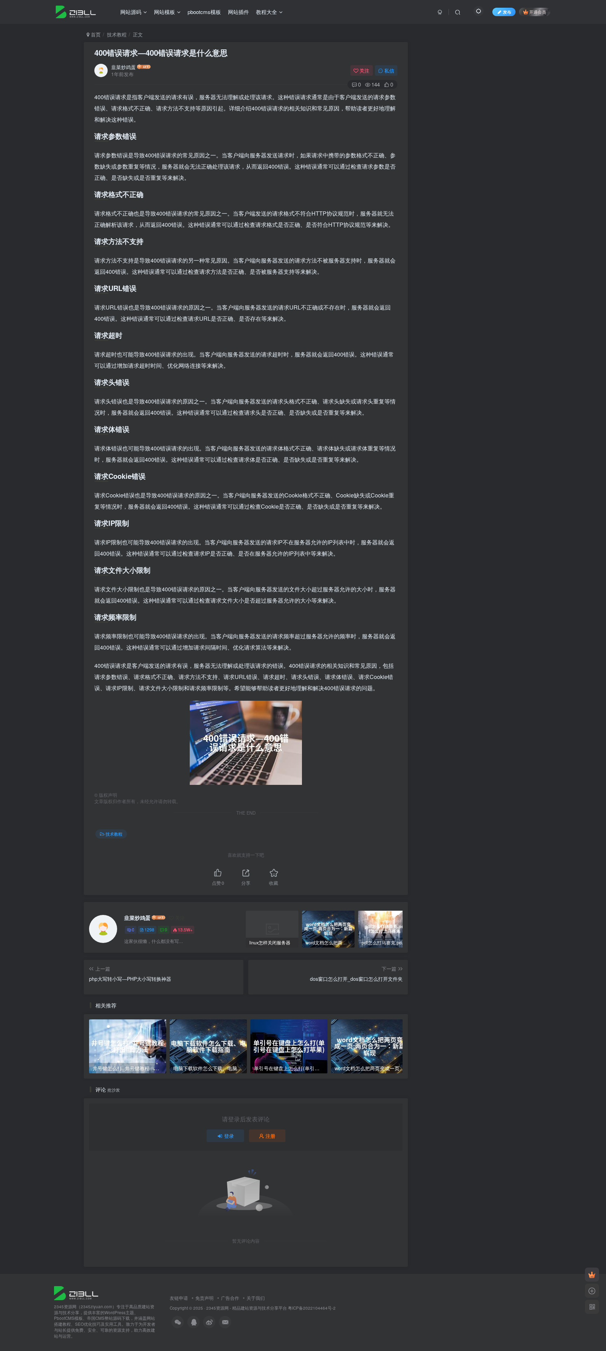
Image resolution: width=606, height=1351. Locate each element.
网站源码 (130, 11)
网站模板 (164, 11)
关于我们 (256, 1298)
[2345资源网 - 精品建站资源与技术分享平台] (76, 1292)
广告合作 (230, 1298)
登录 (229, 1135)
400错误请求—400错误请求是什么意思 (161, 52)
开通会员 (537, 12)
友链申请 (179, 1298)
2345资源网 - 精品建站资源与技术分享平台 (246, 1308)
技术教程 (117, 34)
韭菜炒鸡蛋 (123, 66)
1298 (149, 929)
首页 (95, 34)
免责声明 (204, 1298)
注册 (270, 1135)
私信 (389, 70)
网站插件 (238, 11)
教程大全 (266, 11)
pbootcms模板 (204, 11)
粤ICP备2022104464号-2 (312, 1308)
